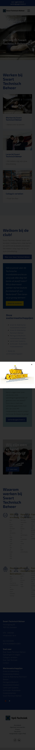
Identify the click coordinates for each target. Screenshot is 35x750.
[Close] (31, 364)
